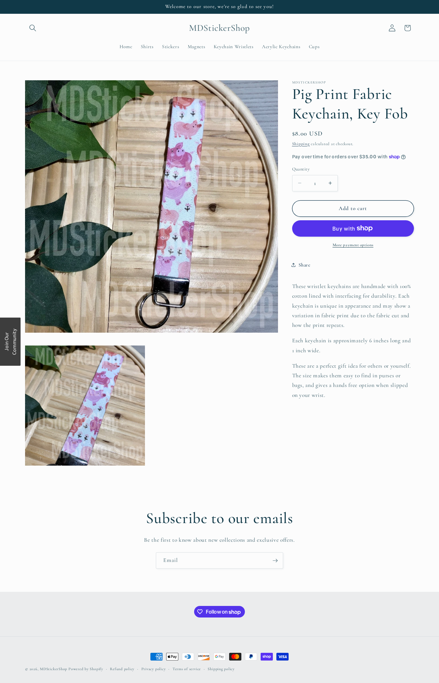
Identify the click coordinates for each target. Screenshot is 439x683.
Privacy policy (153, 669)
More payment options (353, 245)
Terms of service (187, 669)
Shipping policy (221, 669)
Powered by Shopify (85, 669)
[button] (32, 28)
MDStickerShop (53, 669)
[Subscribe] (275, 560)
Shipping (301, 143)
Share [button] (304, 264)
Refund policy (122, 669)
